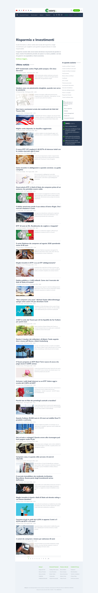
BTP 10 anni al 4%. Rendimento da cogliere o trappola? (37, 226)
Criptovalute (52, 576)
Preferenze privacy (75, 578)
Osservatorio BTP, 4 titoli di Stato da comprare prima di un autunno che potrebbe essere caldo (38, 188)
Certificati (64, 78)
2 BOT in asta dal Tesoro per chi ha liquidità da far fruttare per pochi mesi (38, 321)
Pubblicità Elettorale (43, 578)
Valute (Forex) (63, 578)
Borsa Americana (64, 574)
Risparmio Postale (66, 95)
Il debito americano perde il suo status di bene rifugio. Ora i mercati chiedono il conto (38, 207)
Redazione (73, 569)
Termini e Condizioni (75, 574)
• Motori (66, 15)
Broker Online (52, 574)
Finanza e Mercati (64, 567)
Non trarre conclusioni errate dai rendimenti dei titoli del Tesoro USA (37, 110)
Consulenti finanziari (69, 118)
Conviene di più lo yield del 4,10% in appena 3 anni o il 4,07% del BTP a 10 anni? (36, 520)
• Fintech (71, 15)
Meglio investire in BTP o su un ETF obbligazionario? (35, 263)
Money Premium (42, 571)
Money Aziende (42, 574)
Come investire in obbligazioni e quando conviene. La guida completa (38, 169)
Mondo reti (66, 115)
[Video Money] (61, 15)
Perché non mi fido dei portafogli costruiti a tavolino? (36, 400)
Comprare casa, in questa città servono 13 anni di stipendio (35, 458)
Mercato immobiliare (67, 87)
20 (48, 558)
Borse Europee (63, 571)
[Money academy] (56, 15)
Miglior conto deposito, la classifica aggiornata (33, 128)
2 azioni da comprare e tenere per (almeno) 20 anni (35, 539)
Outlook (66, 111)
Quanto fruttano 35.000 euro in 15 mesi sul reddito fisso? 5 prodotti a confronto (38, 419)
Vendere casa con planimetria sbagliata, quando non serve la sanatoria (38, 89)
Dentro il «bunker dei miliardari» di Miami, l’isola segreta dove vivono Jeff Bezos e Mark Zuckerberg (37, 340)
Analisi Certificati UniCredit (69, 68)
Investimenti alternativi (68, 85)
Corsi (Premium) (52, 571)
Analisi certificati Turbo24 (68, 66)
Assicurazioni (65, 73)
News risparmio (68, 108)
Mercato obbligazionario (68, 90)
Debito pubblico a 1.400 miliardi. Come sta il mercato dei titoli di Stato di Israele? (37, 281)
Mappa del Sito (42, 569)
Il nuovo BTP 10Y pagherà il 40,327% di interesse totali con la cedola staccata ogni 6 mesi (38, 150)
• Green (75, 15)
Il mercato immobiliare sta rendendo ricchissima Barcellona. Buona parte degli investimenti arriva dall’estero (34, 478)
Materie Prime (63, 576)
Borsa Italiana (63, 569)
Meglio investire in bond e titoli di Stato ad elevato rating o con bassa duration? (38, 498)
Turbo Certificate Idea (67, 97)
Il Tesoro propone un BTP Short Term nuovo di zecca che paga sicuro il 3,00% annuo (37, 363)
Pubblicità (41, 576)
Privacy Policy (74, 576)
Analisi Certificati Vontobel (68, 71)
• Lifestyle (80, 15)
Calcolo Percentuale (53, 578)
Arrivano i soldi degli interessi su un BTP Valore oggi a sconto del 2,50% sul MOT (36, 382)
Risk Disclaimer (74, 571)
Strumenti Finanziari (54, 567)
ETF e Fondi (65, 80)
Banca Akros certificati (68, 75)
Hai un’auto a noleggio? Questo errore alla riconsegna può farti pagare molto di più (38, 438)
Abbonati (76, 10)
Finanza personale (66, 83)
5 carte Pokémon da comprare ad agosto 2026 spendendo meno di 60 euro (38, 244)
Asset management (69, 113)
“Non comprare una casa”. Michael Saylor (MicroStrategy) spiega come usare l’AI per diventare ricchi (38, 300)
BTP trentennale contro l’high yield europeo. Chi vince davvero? (36, 69)
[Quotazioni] (54, 15)
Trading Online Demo (53, 569)
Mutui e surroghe (66, 92)
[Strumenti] (59, 15)
